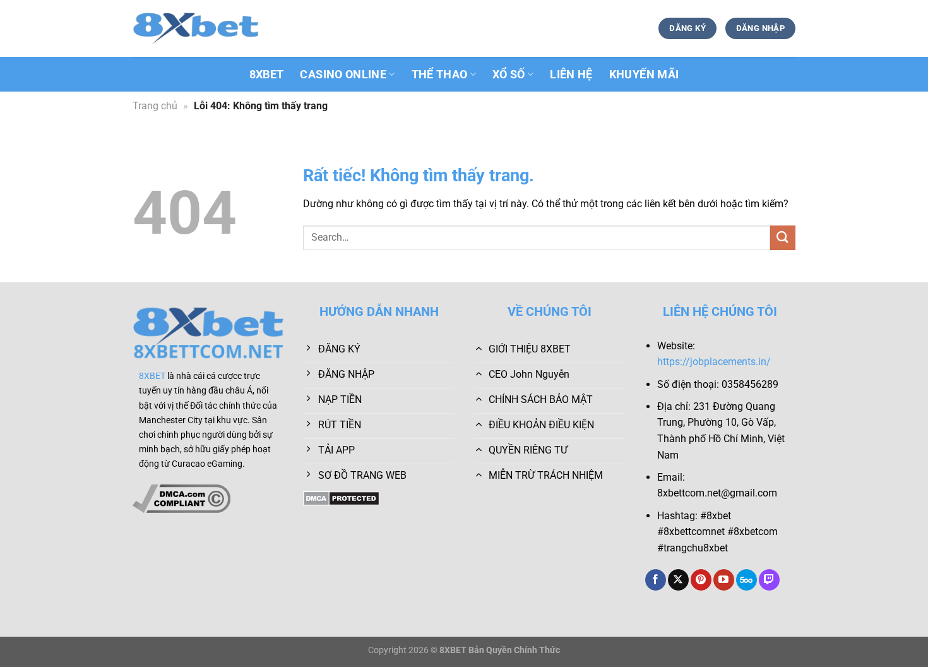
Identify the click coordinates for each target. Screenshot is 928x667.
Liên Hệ (571, 74)
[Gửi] (782, 237)
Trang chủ (155, 106)
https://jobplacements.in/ (714, 362)
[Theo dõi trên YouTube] (723, 580)
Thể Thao (440, 74)
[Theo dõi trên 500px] (746, 580)
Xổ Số (508, 74)
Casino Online (343, 74)
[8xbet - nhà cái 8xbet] (196, 28)
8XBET (266, 74)
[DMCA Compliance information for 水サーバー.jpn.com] (181, 498)
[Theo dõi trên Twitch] (769, 580)
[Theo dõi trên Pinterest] (701, 580)
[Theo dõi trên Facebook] (655, 580)
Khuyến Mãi (644, 74)
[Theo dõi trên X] (678, 580)
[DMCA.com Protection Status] (341, 497)
